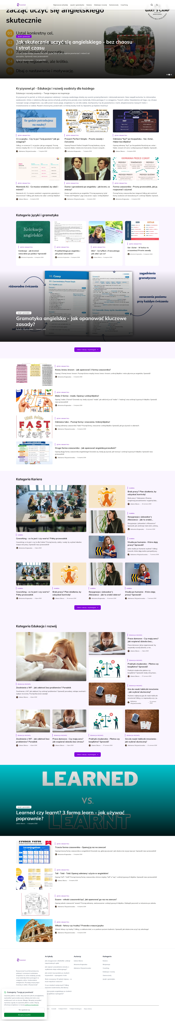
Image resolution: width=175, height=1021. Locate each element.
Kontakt (54, 1009)
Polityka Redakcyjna (76, 1009)
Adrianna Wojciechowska (24, 60)
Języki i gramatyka (77, 5)
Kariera (89, 5)
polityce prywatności (31, 1005)
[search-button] (152, 5)
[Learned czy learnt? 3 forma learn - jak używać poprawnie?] (87, 800)
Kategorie (107, 956)
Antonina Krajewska (80, 964)
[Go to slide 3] (171, 74)
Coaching (124, 5)
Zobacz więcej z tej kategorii (86, 350)
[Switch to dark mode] (157, 5)
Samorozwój (113, 5)
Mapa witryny (88, 1009)
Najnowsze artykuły (60, 5)
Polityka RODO (63, 1009)
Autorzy (77, 956)
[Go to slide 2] (169, 74)
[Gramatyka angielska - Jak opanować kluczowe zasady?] (87, 306)
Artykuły (49, 956)
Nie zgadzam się (24, 1010)
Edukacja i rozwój (100, 5)
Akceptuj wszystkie (24, 1015)
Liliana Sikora (20, 823)
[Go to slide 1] (167, 74)
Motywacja (106, 964)
